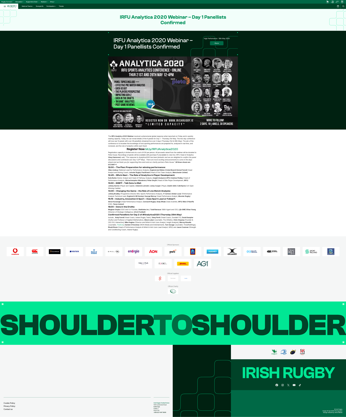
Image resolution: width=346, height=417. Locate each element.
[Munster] (337, 2)
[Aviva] (74, 251)
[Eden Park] (143, 263)
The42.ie (120, 225)
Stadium (43, 2)
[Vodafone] (15, 251)
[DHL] (183, 263)
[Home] (11, 6)
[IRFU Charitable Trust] (173, 291)
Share (217, 43)
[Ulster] (342, 2)
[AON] (153, 251)
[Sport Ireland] (311, 251)
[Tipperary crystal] (173, 278)
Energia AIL (40, 6)
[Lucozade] (212, 251)
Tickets (61, 6)
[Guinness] (54, 251)
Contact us (8, 409)
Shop (52, 2)
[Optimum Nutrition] (272, 251)
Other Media (338, 412)
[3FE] (160, 278)
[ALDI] (193, 251)
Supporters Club (31, 2)
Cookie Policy (9, 403)
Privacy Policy (9, 406)
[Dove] (291, 251)
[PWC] (173, 251)
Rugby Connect (6, 2)
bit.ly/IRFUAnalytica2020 (161, 149)
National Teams (27, 6)
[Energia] (133, 251)
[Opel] (114, 251)
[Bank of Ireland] (94, 251)
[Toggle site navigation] (3, 6)
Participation (50, 6)
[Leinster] (332, 2)
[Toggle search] (343, 6)
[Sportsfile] (186, 278)
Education (18, 2)
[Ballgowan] (331, 251)
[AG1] (202, 263)
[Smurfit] (252, 251)
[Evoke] (163, 263)
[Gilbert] (232, 251)
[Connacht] (327, 2)
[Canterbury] (35, 251)
